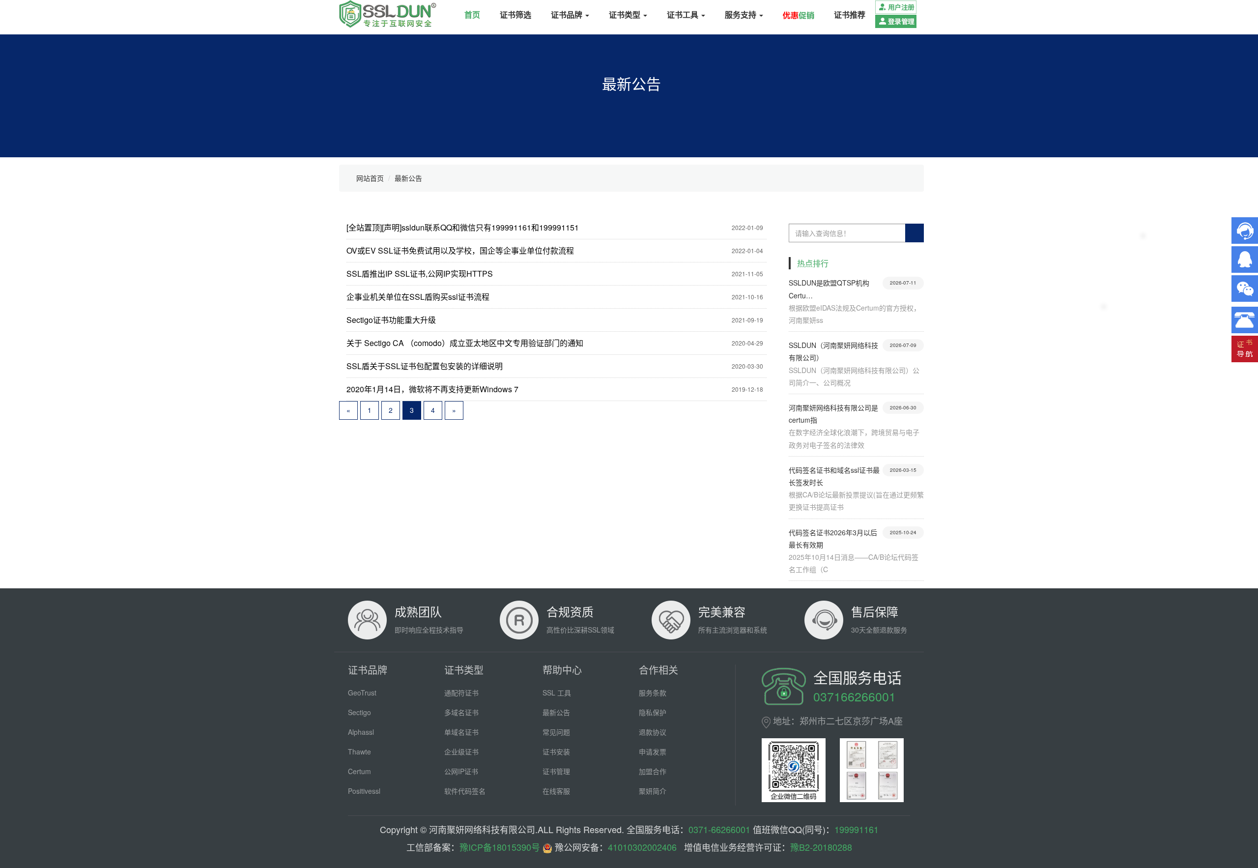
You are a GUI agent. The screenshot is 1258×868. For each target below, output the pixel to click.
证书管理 (556, 771)
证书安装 (556, 751)
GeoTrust (362, 692)
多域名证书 (461, 712)
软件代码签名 (465, 791)
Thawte (359, 751)
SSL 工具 (557, 692)
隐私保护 (652, 712)
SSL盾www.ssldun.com (387, 14)
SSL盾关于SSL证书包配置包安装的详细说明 (424, 366)
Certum (359, 771)
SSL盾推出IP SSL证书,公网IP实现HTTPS (419, 273)
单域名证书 (461, 732)
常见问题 (556, 732)
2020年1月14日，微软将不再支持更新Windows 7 (432, 389)
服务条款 (652, 692)
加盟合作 (652, 771)
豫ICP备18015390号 (499, 846)
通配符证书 (461, 692)
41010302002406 (642, 846)
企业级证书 (461, 751)
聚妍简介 (652, 791)
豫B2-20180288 (821, 846)
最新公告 (408, 178)
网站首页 (370, 178)
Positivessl (364, 791)
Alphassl (361, 732)
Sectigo (359, 712)
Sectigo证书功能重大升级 (391, 319)
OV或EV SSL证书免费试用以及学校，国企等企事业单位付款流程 (460, 250)
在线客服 (556, 791)
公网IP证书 (461, 771)
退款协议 (652, 732)
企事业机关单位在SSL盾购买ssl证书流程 (417, 296)
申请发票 (652, 751)
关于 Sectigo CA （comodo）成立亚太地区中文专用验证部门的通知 (464, 342)
